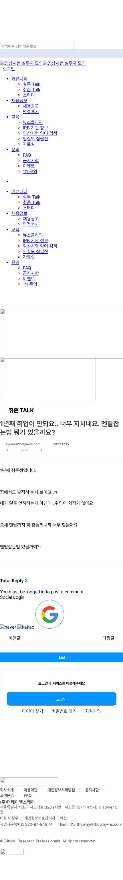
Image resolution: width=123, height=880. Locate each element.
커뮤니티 (19, 191)
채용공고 (31, 219)
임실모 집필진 (35, 251)
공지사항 (31, 273)
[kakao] (25, 627)
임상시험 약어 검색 (40, 246)
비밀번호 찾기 (64, 711)
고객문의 (7, 795)
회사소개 (7, 790)
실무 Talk (31, 197)
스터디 (29, 208)
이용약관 (30, 790)
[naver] (8, 627)
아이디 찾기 (32, 711)
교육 (15, 229)
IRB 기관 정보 (35, 240)
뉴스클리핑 (33, 235)
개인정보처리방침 (61, 790)
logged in (35, 592)
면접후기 (31, 224)
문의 (15, 262)
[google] (49, 627)
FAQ (27, 268)
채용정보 (19, 213)
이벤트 (29, 278)
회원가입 (93, 711)
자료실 (29, 257)
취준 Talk (31, 202)
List (62, 657)
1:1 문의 (30, 284)
